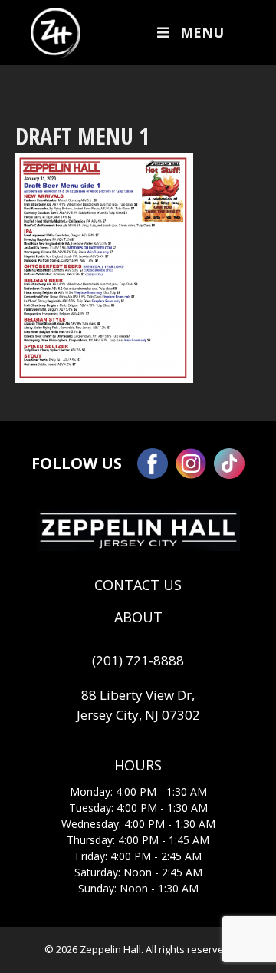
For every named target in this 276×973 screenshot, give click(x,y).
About (138, 617)
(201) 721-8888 (138, 660)
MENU (202, 32)
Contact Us (138, 585)
